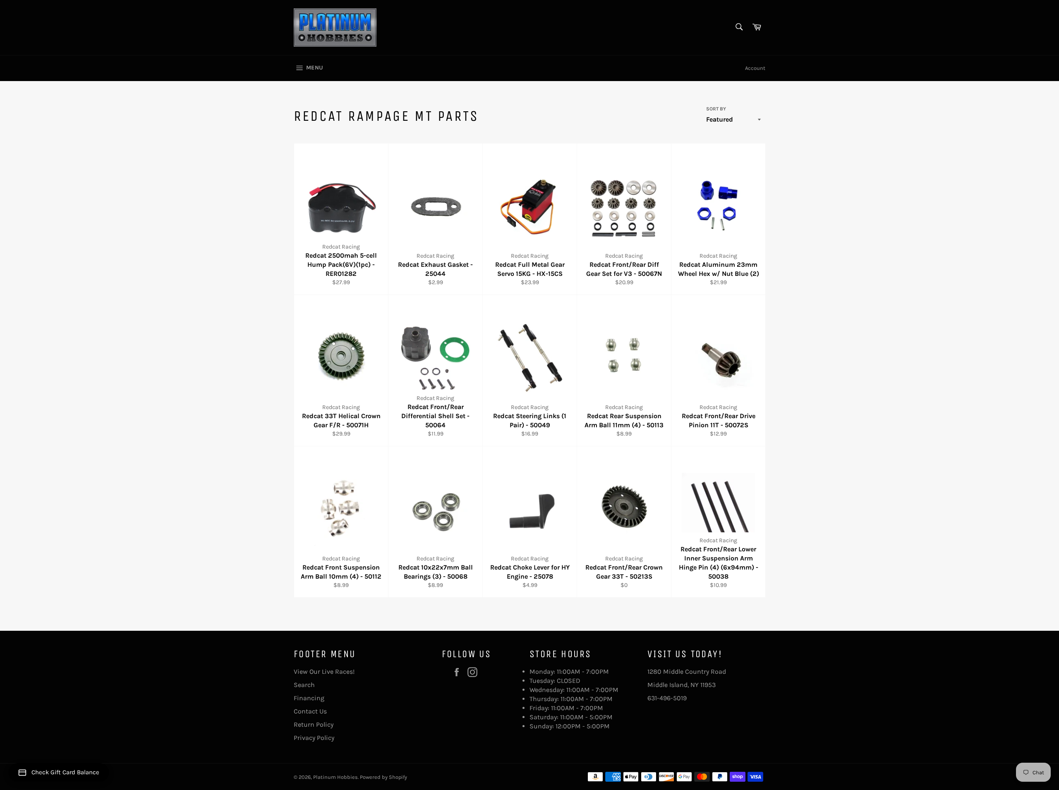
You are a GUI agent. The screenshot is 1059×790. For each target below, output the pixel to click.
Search (304, 685)
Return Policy (313, 724)
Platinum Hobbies (335, 777)
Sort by (716, 109)
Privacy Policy (314, 738)
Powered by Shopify (383, 777)
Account (755, 68)
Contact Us (310, 711)
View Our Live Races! (324, 671)
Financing (309, 698)
